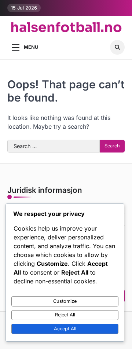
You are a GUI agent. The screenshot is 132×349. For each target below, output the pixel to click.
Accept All (65, 328)
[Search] (117, 47)
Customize (65, 301)
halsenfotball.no (66, 27)
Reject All (65, 314)
